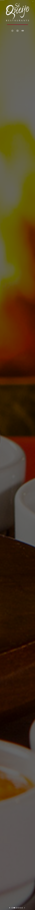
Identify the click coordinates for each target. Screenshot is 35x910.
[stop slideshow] (24, 907)
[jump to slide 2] (14, 907)
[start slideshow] (10, 907)
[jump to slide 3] (16, 907)
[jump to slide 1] (12, 907)
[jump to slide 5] (20, 907)
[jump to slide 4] (18, 907)
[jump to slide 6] (22, 907)
